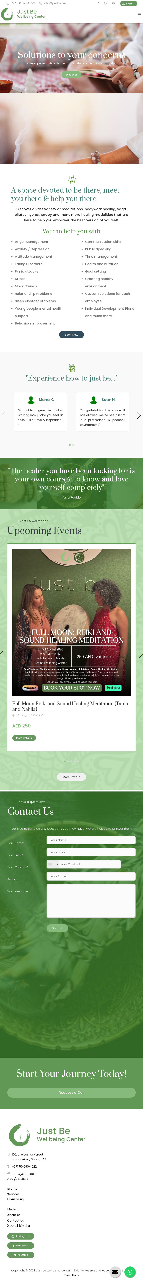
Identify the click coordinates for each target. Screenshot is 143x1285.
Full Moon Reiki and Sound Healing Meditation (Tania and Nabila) (70, 706)
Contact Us (15, 1220)
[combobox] (53, 864)
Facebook (22, 1245)
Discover (71, 74)
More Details (24, 738)
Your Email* (15, 855)
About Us (13, 1215)
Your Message (17, 891)
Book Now (71, 335)
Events (12, 1188)
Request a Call (71, 1092)
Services (13, 1194)
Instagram (22, 1236)
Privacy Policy (108, 1270)
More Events (71, 777)
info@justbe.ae (55, 3)
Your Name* (16, 843)
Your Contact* (17, 867)
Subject (12, 879)
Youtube (23, 1254)
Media (11, 1209)
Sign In (130, 3)
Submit (57, 928)
